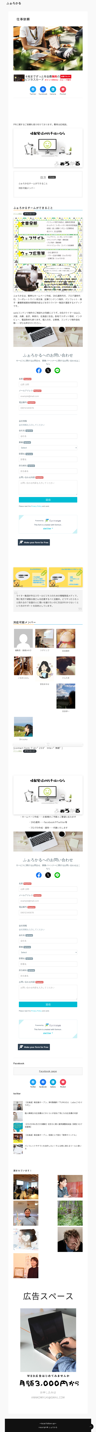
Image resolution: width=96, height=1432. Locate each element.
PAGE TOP (91, 1387)
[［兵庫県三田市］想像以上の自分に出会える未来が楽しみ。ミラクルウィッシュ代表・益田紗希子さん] (25, 1213)
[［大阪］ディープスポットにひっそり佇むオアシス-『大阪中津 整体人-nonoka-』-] (25, 1266)
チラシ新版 (17, 214)
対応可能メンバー (27, 188)
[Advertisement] (48, 112)
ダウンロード (30, 214)
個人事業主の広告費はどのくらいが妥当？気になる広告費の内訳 (51, 1113)
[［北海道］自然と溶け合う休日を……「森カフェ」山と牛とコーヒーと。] (70, 1213)
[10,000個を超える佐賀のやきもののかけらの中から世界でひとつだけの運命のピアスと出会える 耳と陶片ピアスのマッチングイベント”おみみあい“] (25, 1240)
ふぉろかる (14, 3)
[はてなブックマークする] (53, 89)
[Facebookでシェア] (43, 89)
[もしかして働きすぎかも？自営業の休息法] (70, 1240)
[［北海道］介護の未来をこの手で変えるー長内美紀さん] (70, 1187)
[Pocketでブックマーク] (63, 89)
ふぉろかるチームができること (33, 184)
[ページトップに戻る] (91, 1426)
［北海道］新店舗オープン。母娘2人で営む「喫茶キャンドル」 (51, 1135)
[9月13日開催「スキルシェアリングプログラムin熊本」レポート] (25, 1187)
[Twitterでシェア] (33, 89)
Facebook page (48, 1071)
